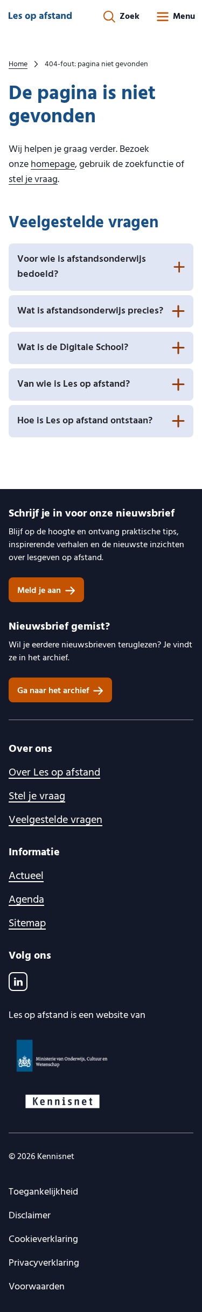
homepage (53, 164)
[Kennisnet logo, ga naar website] (101, 1101)
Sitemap (27, 923)
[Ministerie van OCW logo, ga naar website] (101, 1055)
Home (18, 64)
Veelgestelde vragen (55, 820)
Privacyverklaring (44, 1263)
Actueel (26, 876)
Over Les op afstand (54, 772)
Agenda (26, 900)
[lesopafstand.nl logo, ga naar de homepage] (40, 16)
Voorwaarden (37, 1287)
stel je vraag (33, 179)
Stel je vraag (37, 796)
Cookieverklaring (43, 1239)
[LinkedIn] (18, 981)
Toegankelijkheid (43, 1192)
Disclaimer (30, 1216)
